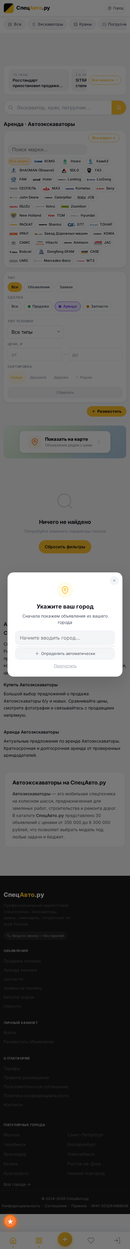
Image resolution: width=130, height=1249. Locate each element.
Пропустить (65, 665)
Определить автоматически (68, 653)
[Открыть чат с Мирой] (10, 1221)
